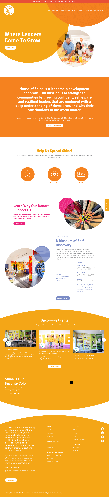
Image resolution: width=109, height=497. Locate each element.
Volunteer (27, 183)
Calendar (55, 10)
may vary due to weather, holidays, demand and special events (85, 286)
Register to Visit (62, 298)
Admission (50, 430)
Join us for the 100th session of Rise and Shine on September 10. (55, 1)
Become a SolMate (79, 439)
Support (80, 10)
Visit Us (81, 183)
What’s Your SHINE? (54, 125)
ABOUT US (76, 445)
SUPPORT (76, 427)
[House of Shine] (7, 10)
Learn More (10, 48)
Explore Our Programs (54, 455)
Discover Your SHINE (68, 10)
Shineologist (98, 10)
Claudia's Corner (52, 462)
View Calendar (54, 366)
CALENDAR (51, 447)
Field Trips (50, 436)
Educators (50, 458)
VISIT (49, 427)
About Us (89, 10)
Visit (48, 10)
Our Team (76, 448)
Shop (74, 436)
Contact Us (76, 451)
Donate (75, 433)
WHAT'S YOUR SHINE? (55, 452)
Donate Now (54, 183)
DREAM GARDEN (53, 441)
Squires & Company (55, 493)
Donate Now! (107, 204)
